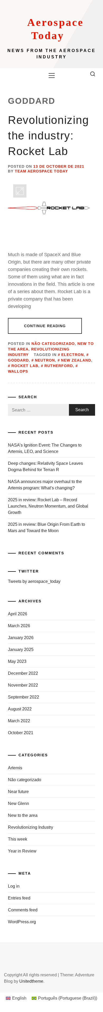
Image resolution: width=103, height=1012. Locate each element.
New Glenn (18, 803)
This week (17, 839)
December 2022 (23, 673)
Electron (72, 355)
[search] (92, 74)
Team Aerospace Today (41, 171)
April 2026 (17, 614)
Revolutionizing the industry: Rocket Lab (48, 135)
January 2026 (21, 637)
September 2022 (23, 697)
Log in (14, 886)
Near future (18, 791)
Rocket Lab (24, 366)
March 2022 (19, 721)
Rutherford (58, 366)
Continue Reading (45, 326)
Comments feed (23, 910)
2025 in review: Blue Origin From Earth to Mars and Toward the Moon (46, 527)
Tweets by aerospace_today (34, 581)
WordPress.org (22, 922)
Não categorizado (53, 343)
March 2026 (19, 626)
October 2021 (20, 732)
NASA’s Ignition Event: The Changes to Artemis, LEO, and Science (45, 448)
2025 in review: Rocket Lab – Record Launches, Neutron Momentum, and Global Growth (48, 506)
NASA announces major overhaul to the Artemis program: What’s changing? (45, 484)
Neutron (45, 360)
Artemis (15, 768)
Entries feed (19, 898)
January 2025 (21, 649)
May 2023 (17, 661)
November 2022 (23, 685)
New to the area (23, 815)
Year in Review (22, 851)
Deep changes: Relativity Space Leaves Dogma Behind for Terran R (45, 466)
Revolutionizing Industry (30, 827)
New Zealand (76, 360)
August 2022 (20, 709)
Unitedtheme (31, 981)
